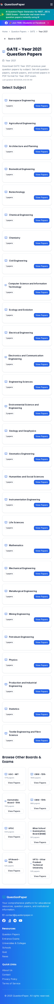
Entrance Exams (10, 938)
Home (5, 31)
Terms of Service (11, 983)
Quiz (4, 952)
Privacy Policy (9, 979)
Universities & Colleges (14, 943)
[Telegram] (15, 920)
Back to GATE (14, 39)
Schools (6, 947)
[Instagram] (9, 920)
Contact (6, 974)
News (5, 956)
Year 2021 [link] (43, 31)
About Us (7, 970)
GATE (32, 31)
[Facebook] (4, 920)
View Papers (42, 106)
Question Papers (18, 31)
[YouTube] (20, 920)
